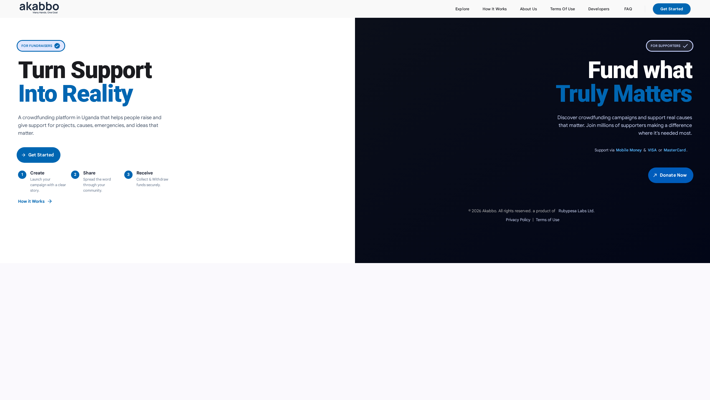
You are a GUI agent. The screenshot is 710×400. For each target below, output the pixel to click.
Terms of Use (547, 219)
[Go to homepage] (39, 9)
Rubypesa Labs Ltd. (577, 210)
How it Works (35, 201)
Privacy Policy (518, 219)
